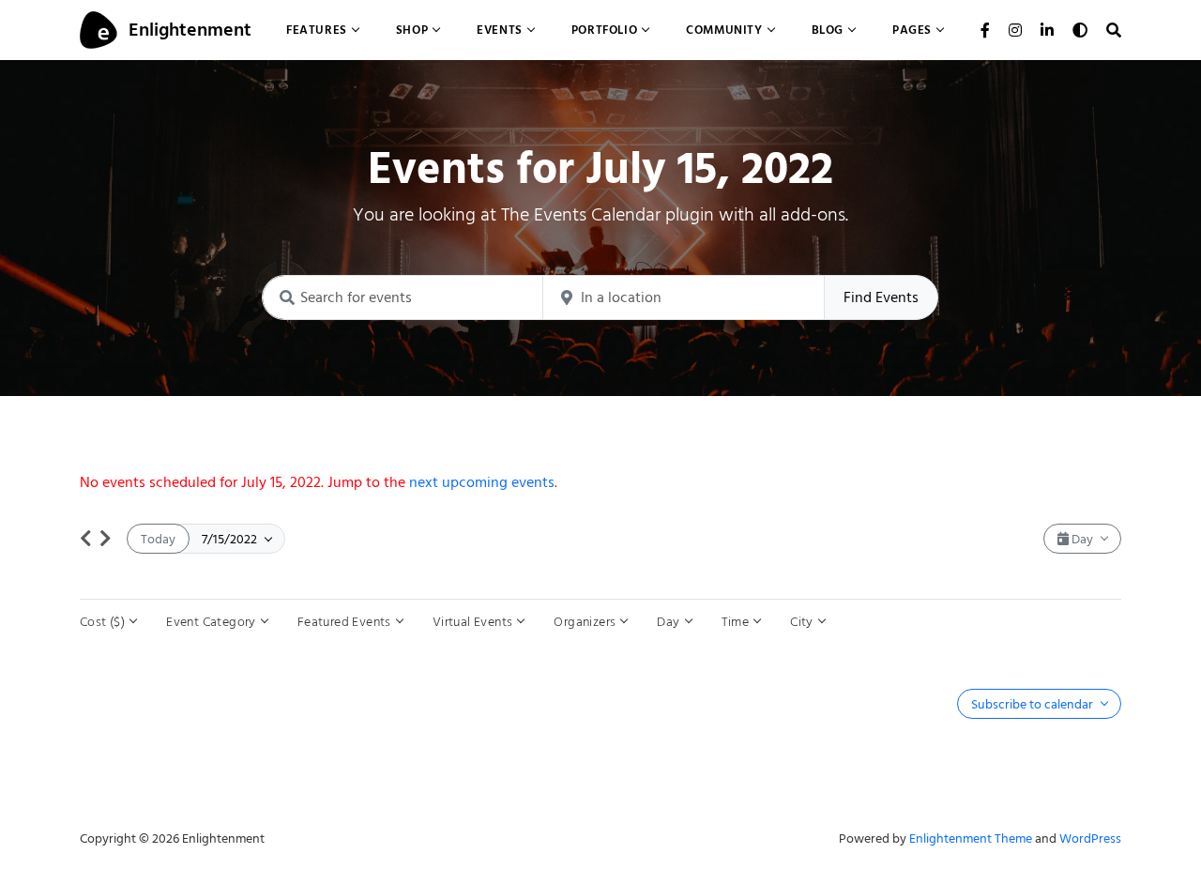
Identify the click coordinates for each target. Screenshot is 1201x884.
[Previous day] (86, 538)
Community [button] (724, 29)
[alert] (600, 482)
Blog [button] (828, 29)
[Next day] (105, 538)
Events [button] (500, 29)
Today (158, 539)
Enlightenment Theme (970, 838)
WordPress (1090, 838)
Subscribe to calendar (1033, 704)
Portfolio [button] (604, 29)
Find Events (881, 297)
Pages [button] (912, 29)
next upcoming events (482, 482)
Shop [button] (412, 29)
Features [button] (316, 29)
